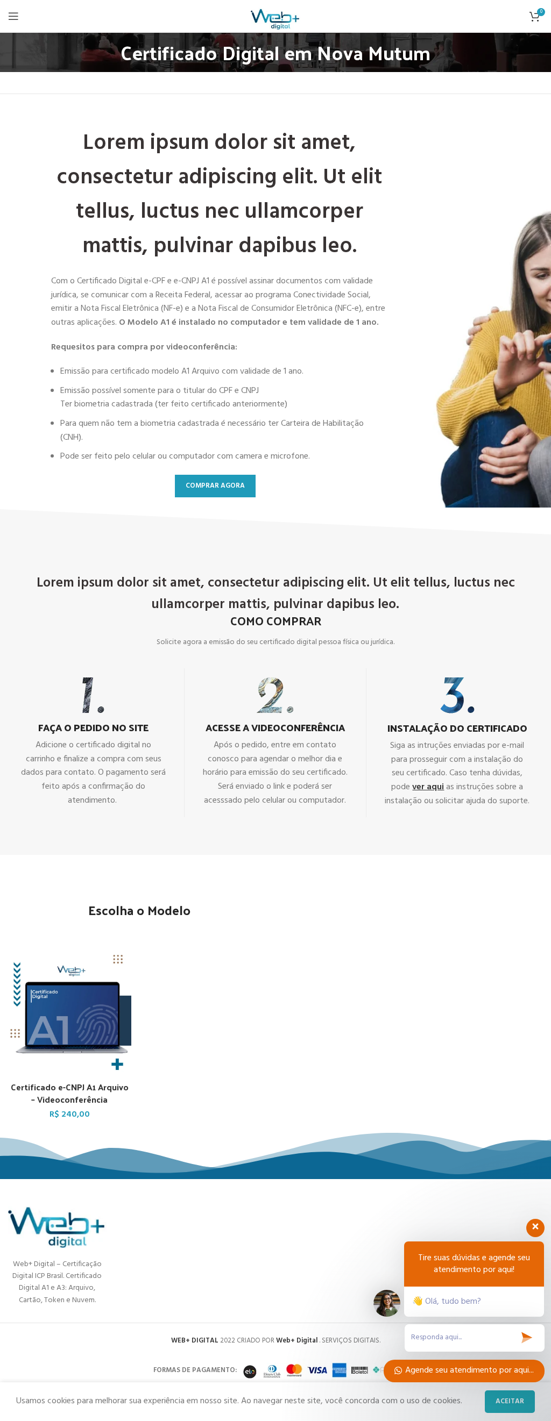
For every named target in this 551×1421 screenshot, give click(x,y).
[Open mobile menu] (13, 16)
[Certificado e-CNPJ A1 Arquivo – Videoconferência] (69, 1015)
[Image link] (57, 1221)
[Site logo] (276, 16)
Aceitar (510, 1401)
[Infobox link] (93, 742)
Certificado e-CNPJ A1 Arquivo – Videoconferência (70, 1092)
